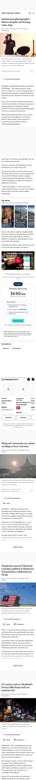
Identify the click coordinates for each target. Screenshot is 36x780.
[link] (10, 13)
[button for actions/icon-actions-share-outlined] (32, 71)
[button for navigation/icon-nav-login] (30, 13)
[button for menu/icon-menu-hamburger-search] (33, 13)
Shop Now (8, 417)
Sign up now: (5, 29)
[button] (30, 13)
